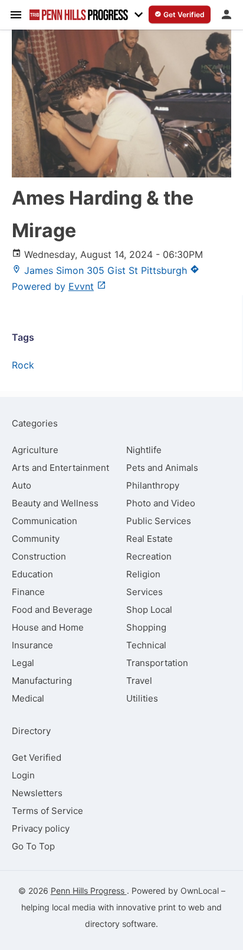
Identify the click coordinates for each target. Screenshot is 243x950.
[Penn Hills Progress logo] (78, 15)
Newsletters (37, 793)
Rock (23, 365)
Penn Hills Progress (89, 891)
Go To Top (33, 846)
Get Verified (36, 757)
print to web (181, 907)
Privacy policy (41, 828)
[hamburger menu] (16, 14)
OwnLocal (199, 891)
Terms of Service (47, 810)
